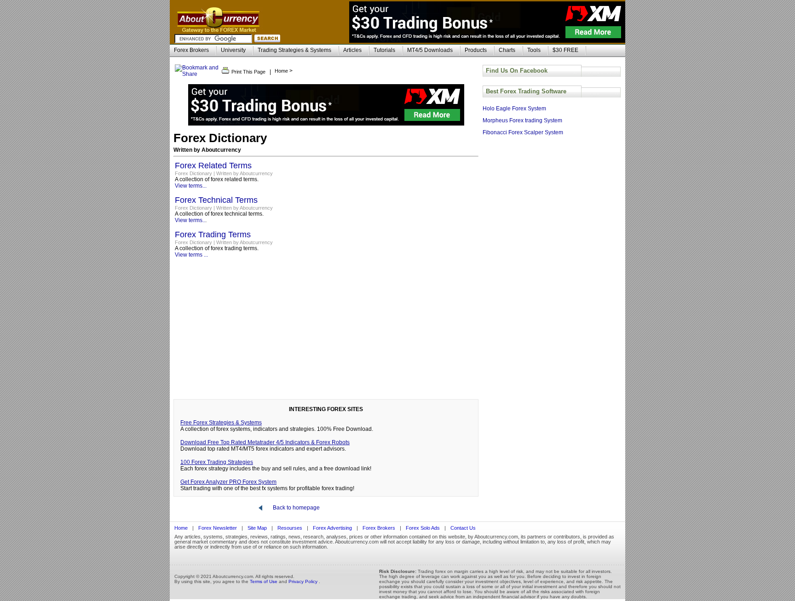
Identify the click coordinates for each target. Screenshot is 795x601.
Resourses (289, 528)
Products (476, 50)
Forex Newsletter (217, 528)
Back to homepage (296, 507)
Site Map (257, 528)
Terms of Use (264, 581)
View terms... (191, 186)
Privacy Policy (303, 581)
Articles (352, 50)
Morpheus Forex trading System (522, 120)
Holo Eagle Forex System (514, 108)
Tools (534, 50)
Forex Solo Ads (423, 528)
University (233, 50)
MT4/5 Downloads (430, 50)
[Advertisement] (325, 329)
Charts (507, 50)
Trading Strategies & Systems (294, 50)
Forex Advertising (332, 528)
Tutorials (384, 50)
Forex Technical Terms (216, 200)
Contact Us (463, 528)
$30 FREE (565, 50)
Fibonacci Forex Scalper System (523, 132)
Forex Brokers (191, 50)
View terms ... (191, 255)
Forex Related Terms (213, 165)
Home (181, 528)
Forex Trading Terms (213, 234)
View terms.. (190, 220)
